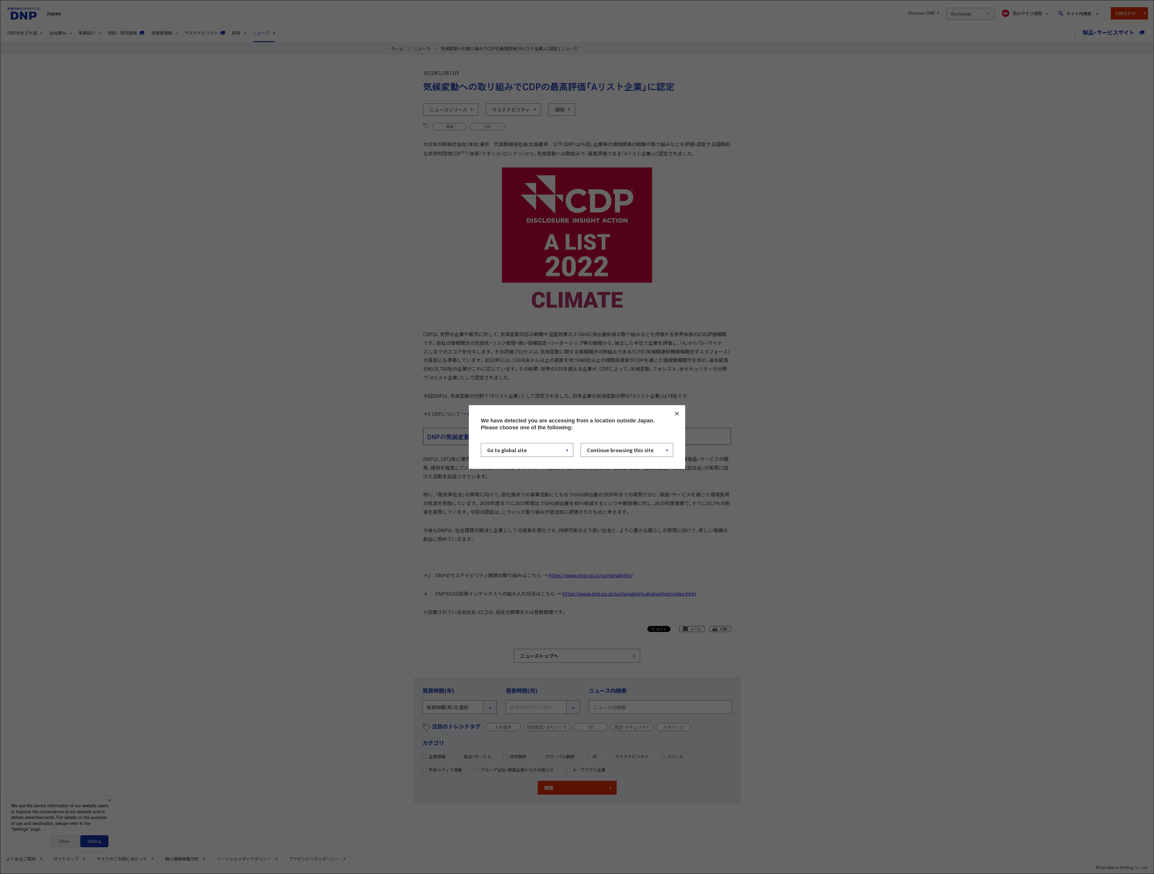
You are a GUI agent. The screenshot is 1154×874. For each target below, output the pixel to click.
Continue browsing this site (620, 450)
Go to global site (507, 450)
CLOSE (676, 413)
